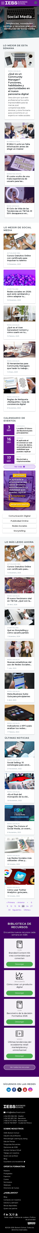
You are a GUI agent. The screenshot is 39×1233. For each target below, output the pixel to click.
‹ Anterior (21, 902)
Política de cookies (21, 1217)
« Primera (10, 902)
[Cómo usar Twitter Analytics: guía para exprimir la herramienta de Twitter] (19, 877)
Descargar (19, 964)
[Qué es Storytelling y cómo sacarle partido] (19, 617)
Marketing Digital (14, 174)
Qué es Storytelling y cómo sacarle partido (18, 631)
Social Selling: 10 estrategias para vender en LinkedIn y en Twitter (19, 766)
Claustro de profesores (12, 1136)
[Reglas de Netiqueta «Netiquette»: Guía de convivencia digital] (19, 385)
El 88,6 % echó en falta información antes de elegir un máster (18, 146)
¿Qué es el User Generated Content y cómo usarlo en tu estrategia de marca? (17, 331)
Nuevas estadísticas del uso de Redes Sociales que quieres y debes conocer (19, 666)
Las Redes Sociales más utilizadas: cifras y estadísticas (19, 860)
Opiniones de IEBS (11, 1147)
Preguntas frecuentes (12, 1144)
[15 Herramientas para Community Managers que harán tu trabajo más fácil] (19, 350)
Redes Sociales (14, 71)
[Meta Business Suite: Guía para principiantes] (19, 681)
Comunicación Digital (19, 516)
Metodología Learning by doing (15, 1139)
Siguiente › (17, 910)
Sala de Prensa (9, 1141)
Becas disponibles (10, 1206)
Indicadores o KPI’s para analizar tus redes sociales (19, 728)
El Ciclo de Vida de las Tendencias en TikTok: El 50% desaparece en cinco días (19, 212)
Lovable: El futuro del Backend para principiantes (24, 430)
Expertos (7, 1176)
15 (15, 906)
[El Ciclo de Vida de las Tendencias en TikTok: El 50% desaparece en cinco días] (19, 195)
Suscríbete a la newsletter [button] (14, 1162)
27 (31, 906)
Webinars (7, 1185)
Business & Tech (13, 141)
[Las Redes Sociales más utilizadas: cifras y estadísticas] (19, 845)
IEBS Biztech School (11, 1133)
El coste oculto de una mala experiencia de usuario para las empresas (18, 180)
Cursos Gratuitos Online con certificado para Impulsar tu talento (19, 258)
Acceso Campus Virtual (12, 1150)
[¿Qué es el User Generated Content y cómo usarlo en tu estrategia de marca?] (19, 314)
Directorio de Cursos (11, 1188)
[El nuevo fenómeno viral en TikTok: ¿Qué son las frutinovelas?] (19, 585)
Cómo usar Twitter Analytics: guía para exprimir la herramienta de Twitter (19, 893)
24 (27, 906)
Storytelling (12, 289)
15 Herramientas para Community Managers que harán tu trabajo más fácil (18, 367)
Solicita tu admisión (11, 1203)
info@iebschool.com (15, 1112)
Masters (7, 1171)
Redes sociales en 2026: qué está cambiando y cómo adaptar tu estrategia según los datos (19, 296)
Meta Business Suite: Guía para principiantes (18, 695)
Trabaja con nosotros (11, 1153)
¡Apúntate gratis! (19, 505)
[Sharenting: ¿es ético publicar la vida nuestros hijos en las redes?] (19, 60)
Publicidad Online (19, 521)
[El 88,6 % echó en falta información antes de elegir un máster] (19, 131)
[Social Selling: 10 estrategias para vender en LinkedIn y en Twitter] (19, 749)
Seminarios (8, 1182)
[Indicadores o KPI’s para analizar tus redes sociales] (19, 713)
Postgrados (8, 1174)
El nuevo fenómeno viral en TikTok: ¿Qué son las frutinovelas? (19, 600)
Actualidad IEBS (13, 253)
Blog (5, 1159)
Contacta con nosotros (12, 1200)
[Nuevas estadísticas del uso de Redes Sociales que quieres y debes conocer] (19, 649)
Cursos (6, 1179)
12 (11, 906)
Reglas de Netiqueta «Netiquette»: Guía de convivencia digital (18, 401)
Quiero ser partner (10, 1208)
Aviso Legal (8, 1217)
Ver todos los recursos (19, 1067)
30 (9, 910)
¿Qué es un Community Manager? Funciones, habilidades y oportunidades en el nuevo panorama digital (19, 84)
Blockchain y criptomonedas (23, 460)
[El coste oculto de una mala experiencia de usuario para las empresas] (19, 163)
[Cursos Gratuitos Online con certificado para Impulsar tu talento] (19, 242)
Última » (27, 910)
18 (19, 906)
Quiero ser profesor (11, 1156)
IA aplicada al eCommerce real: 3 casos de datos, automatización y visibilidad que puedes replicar (24, 446)
